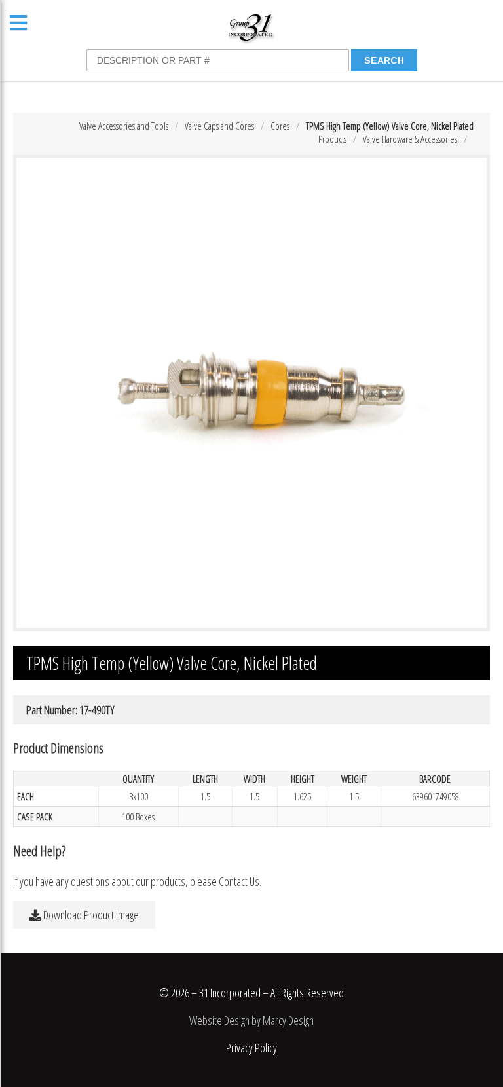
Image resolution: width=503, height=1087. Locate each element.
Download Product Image (90, 915)
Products (332, 138)
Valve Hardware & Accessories (410, 138)
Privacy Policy (251, 1048)
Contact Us (239, 881)
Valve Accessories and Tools (123, 125)
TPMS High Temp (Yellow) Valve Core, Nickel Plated (390, 125)
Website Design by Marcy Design (251, 1020)
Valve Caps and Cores (219, 125)
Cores (279, 125)
